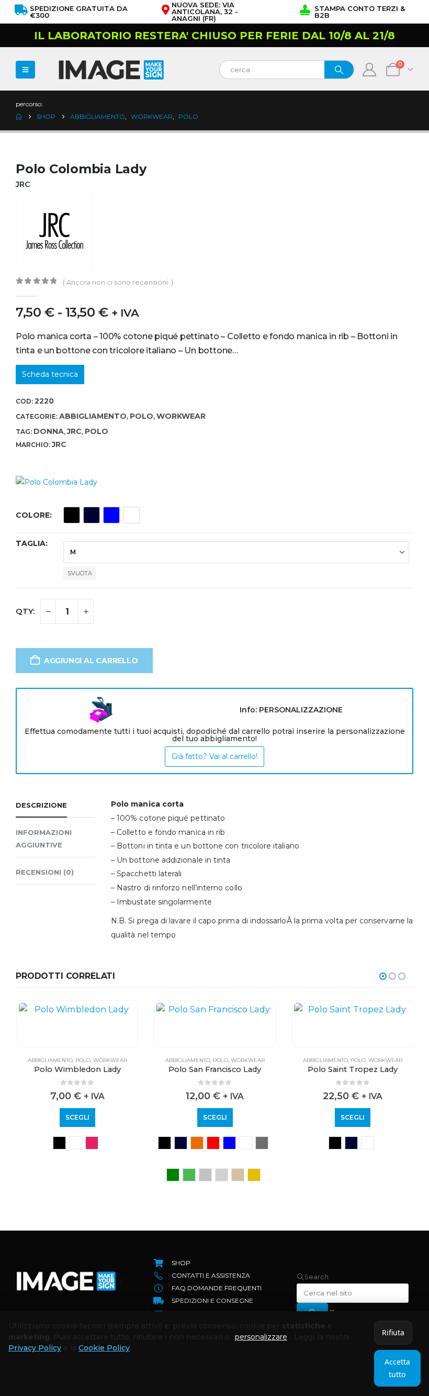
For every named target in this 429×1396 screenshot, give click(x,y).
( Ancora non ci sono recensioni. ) (118, 282)
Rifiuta (393, 1332)
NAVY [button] (91, 515)
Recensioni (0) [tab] (45, 872)
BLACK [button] (71, 515)
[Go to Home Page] (19, 116)
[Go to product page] (77, 1009)
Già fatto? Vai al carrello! (214, 756)
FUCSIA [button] (91, 1142)
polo (96, 431)
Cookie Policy (104, 1348)
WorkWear (181, 416)
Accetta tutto (397, 1368)
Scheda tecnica (50, 374)
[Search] (339, 70)
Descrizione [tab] (41, 805)
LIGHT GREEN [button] (189, 1174)
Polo (141, 416)
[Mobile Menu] (25, 70)
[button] (383, 976)
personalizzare (261, 1337)
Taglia (31, 543)
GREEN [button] (172, 1174)
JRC (74, 431)
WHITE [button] (131, 515)
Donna (48, 431)
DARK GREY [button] (261, 1142)
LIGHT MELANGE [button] (221, 1174)
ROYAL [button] (111, 515)
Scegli (77, 1117)
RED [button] (213, 1142)
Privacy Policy (34, 1348)
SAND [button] (237, 1174)
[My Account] (370, 69)
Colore (33, 515)
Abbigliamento (93, 416)
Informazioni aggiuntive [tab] (44, 838)
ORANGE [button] (197, 1142)
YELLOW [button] (254, 1174)
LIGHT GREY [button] (205, 1174)
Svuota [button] (79, 573)
